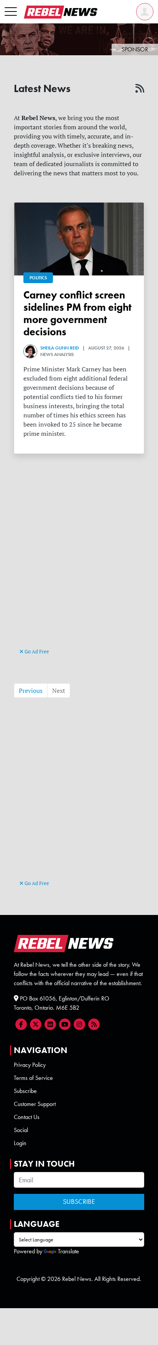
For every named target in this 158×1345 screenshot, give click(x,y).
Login (20, 1143)
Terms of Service (33, 1078)
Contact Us (27, 1117)
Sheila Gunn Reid (59, 348)
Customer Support (35, 1104)
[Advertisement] (79, 563)
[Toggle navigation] (11, 12)
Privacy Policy (30, 1065)
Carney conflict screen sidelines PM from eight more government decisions (77, 313)
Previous (31, 690)
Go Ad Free (36, 651)
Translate (68, 1251)
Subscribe (25, 1091)
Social (21, 1130)
